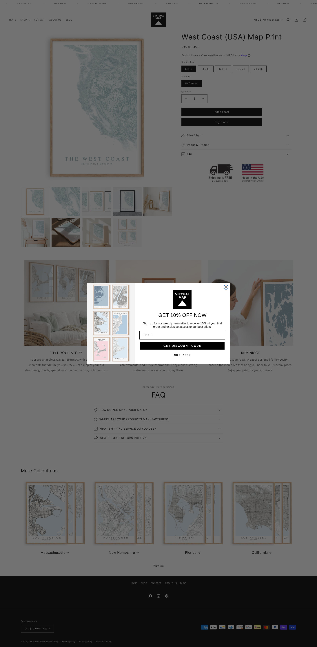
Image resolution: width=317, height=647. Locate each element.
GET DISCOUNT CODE (182, 345)
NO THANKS (182, 355)
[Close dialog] (226, 287)
